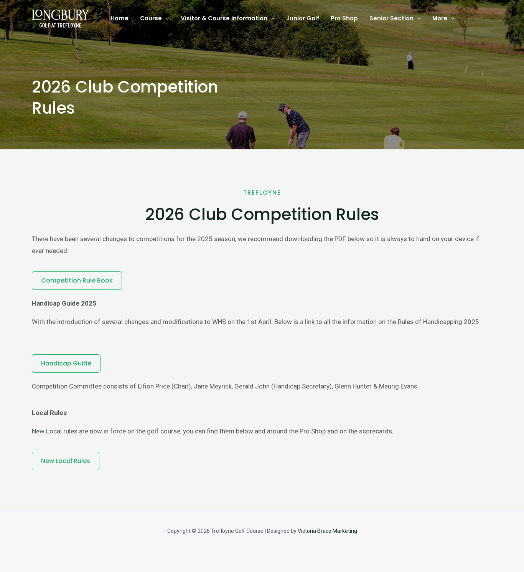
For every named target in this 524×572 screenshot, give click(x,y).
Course (151, 18)
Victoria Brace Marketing (327, 531)
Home (119, 18)
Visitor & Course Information (224, 18)
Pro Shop (344, 18)
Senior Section (391, 18)
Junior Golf (302, 18)
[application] (165, 18)
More (439, 18)
